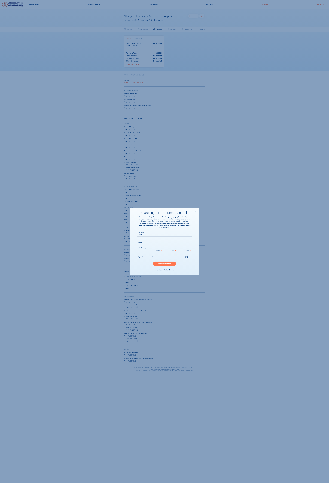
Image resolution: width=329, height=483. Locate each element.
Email (139, 240)
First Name (141, 232)
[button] (145, 248)
